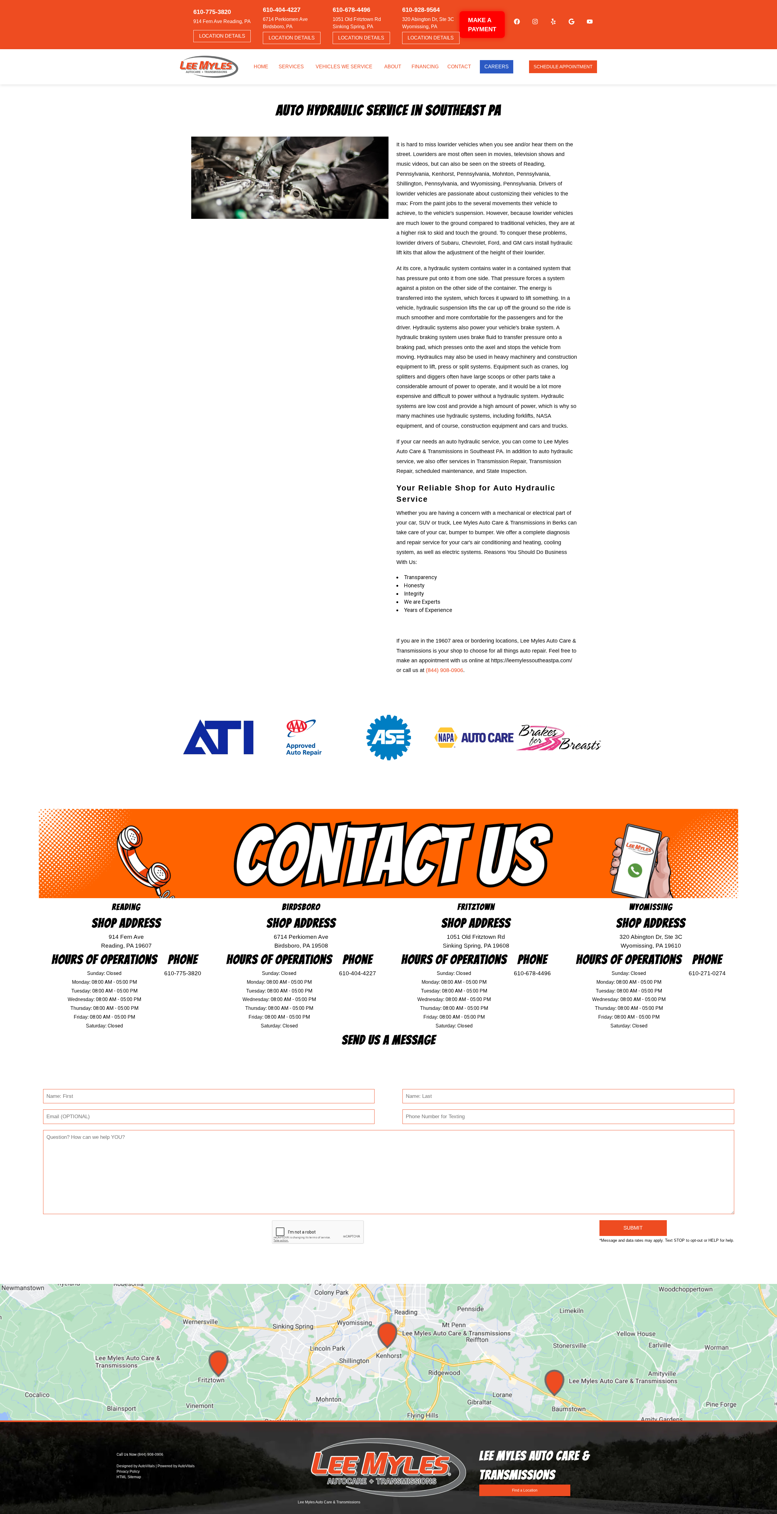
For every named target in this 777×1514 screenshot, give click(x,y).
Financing (425, 66)
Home (261, 66)
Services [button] (291, 66)
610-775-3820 (182, 973)
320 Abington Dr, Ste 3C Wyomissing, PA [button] (428, 23)
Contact (459, 66)
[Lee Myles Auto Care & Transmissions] (209, 66)
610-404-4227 (357, 973)
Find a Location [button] (525, 1490)
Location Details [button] (222, 36)
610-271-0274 (707, 973)
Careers (496, 66)
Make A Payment (482, 24)
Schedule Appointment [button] (563, 66)
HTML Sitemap (129, 1477)
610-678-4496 (532, 973)
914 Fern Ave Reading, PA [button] (222, 21)
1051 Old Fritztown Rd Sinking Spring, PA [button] (357, 23)
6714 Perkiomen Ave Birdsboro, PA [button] (285, 23)
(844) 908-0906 (444, 670)
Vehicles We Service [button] (344, 66)
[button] (514, 25)
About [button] (392, 66)
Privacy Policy (128, 1471)
